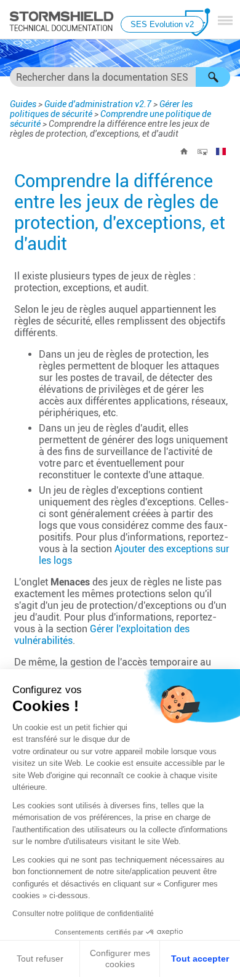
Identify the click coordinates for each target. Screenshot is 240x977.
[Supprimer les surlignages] (202, 151)
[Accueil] (184, 151)
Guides (23, 104)
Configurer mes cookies (120, 958)
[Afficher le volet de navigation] (225, 20)
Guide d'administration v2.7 (97, 104)
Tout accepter (200, 958)
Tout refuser (40, 958)
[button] (213, 77)
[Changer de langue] (221, 151)
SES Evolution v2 (162, 24)
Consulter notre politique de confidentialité (83, 913)
